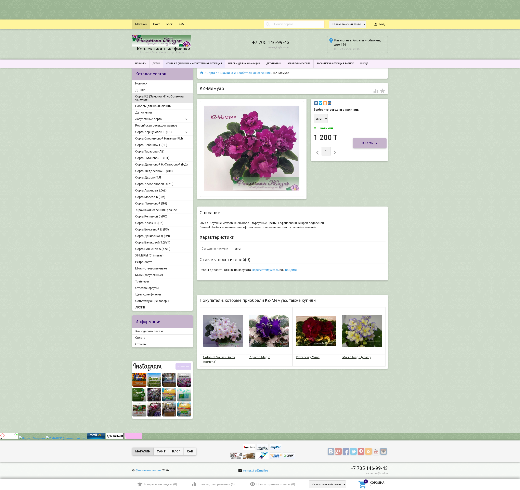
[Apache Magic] (269, 331)
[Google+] (339, 451)
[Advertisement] (74, 9)
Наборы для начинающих (244, 63)
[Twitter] (320, 103)
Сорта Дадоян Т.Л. (148, 177)
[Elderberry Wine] (316, 331)
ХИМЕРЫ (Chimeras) (149, 255)
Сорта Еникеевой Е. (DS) (152, 229)
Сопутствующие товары (152, 301)
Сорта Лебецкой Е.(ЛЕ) (151, 145)
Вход (381, 24)
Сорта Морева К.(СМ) (150, 197)
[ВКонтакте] (316, 103)
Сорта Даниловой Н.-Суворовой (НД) (161, 164)
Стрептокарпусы (147, 288)
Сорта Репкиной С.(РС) (151, 216)
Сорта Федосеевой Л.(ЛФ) (154, 171)
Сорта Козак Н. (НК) (149, 223)
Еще (365, 63)
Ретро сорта (143, 262)
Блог (169, 24)
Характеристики (217, 237)
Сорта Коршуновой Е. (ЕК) (153, 132)
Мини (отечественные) (151, 268)
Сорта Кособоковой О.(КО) (154, 184)
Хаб (181, 24)
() (160, 484)
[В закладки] (382, 91)
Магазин (141, 24)
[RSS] (369, 451)
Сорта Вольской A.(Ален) (152, 249)
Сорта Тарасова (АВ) (149, 151)
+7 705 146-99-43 (270, 42)
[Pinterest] (361, 451)
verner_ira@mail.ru (255, 470)
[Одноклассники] (325, 103)
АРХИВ (140, 307)
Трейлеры (142, 281)
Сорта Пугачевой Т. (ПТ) (152, 158)
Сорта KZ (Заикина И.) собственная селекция (194, 63)
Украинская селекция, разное (156, 210)
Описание (210, 212)
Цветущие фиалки (148, 294)
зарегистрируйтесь (265, 270)
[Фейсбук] (346, 451)
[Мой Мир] (329, 103)
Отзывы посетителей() (225, 259)
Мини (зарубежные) (149, 275)
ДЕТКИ (156, 63)
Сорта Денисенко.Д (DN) (152, 236)
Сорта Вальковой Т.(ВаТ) (152, 242)
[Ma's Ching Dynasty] (362, 331)
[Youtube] (376, 451)
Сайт (156, 24)
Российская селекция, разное (335, 63)
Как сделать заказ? (149, 331)
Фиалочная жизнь (148, 470)
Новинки (140, 63)
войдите (291, 270)
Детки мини (273, 63)
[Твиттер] (354, 451)
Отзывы (140, 344)
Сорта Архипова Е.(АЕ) (151, 190)
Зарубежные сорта (298, 63)
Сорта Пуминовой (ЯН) (151, 203)
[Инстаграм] (384, 451)
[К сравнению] (376, 91)
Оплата (140, 338)
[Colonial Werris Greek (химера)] (223, 331)
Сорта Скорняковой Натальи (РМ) (159, 138)
